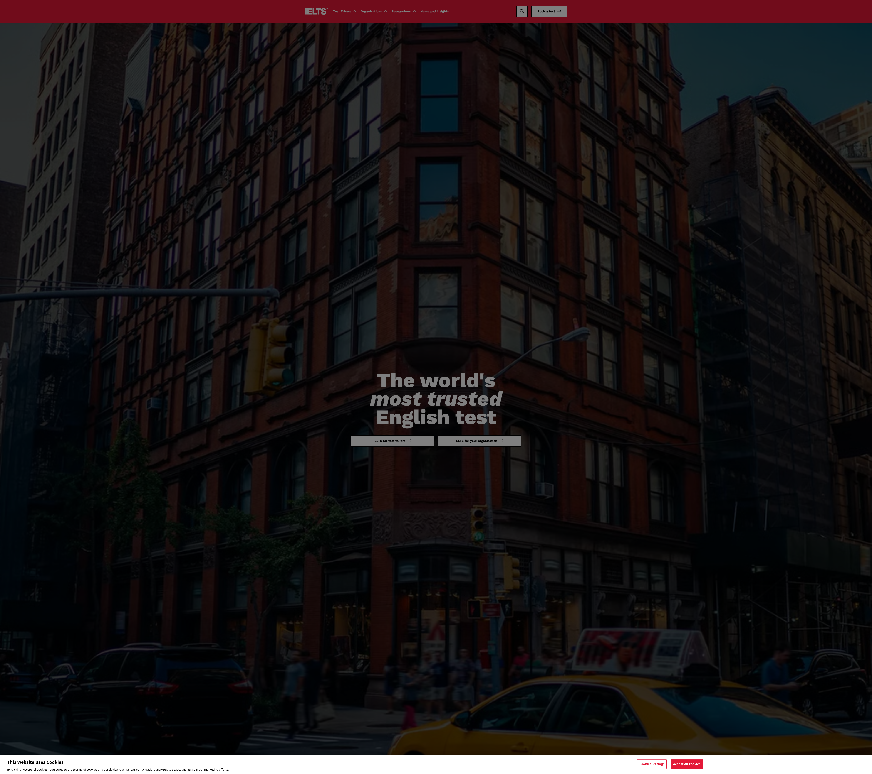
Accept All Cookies (686, 764)
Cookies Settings (651, 764)
